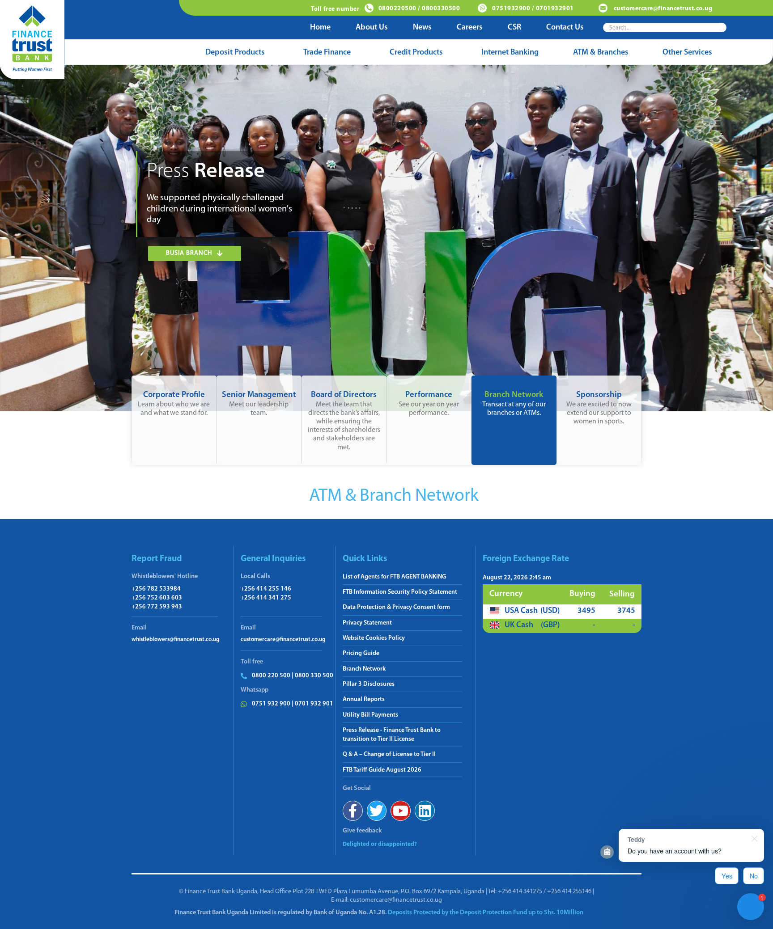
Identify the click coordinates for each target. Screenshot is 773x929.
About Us (372, 28)
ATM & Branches (601, 53)
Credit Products (416, 53)
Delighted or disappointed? (380, 844)
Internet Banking (510, 53)
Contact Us (565, 28)
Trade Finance (327, 53)
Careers (470, 28)
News (422, 28)
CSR (514, 28)
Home (320, 28)
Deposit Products (235, 53)
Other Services (687, 53)
